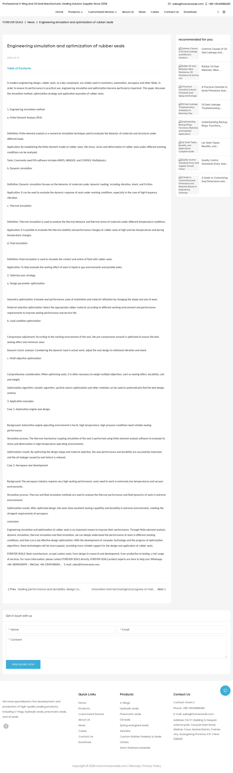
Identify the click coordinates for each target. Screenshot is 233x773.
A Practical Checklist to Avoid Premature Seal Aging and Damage (214, 88)
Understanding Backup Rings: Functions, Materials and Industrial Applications (215, 124)
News (31, 22)
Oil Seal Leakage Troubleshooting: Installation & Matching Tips (214, 106)
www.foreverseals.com (111, 766)
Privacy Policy (152, 766)
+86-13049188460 (219, 4)
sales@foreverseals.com (188, 4)
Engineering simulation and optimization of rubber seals (76, 22)
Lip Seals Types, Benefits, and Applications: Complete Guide (214, 144)
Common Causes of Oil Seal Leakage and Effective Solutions (214, 50)
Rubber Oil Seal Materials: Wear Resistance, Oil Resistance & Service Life (213, 68)
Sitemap (134, 766)
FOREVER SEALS (13, 22)
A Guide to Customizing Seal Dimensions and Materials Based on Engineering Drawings (215, 179)
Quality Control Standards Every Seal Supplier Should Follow (214, 162)
